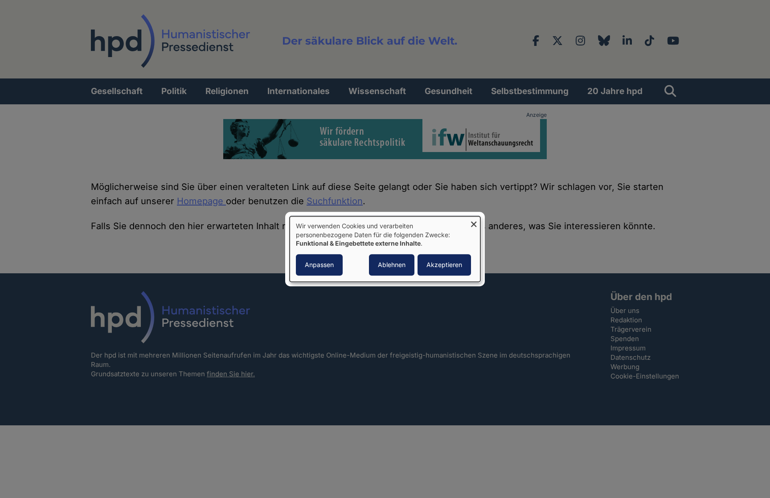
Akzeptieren (444, 264)
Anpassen (319, 264)
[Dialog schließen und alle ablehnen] (473, 221)
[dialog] (385, 249)
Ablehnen (391, 264)
